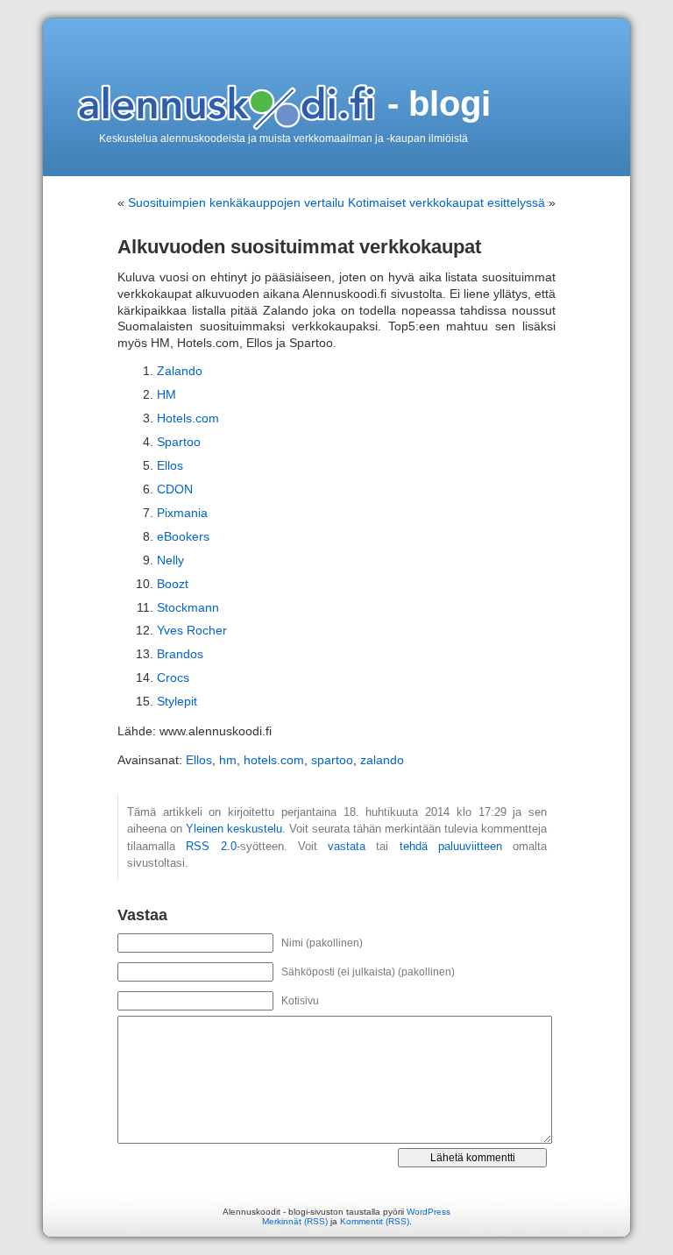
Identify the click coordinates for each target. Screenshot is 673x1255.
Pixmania (182, 513)
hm (228, 760)
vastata (346, 846)
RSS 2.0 (211, 846)
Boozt (172, 584)
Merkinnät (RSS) (295, 1221)
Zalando (179, 371)
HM (166, 394)
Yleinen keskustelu (234, 828)
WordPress (428, 1211)
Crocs (173, 677)
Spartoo (179, 442)
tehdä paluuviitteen (451, 846)
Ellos (170, 465)
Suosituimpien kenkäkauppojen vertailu (236, 202)
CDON (175, 489)
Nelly (170, 560)
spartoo (332, 760)
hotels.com (274, 760)
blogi (449, 103)
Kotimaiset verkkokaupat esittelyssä (446, 202)
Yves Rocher (192, 630)
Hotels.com (188, 418)
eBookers (183, 536)
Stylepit (177, 701)
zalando (382, 760)
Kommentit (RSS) (374, 1221)
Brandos (180, 654)
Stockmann (188, 607)
